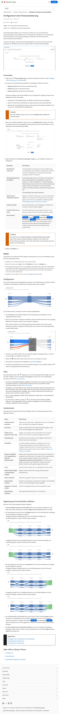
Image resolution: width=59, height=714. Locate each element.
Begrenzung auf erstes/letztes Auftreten (37, 201)
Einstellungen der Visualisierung (16, 641)
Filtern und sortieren (27, 385)
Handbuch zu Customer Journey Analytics (40, 12)
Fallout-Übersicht (10, 656)
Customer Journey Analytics (20, 12)
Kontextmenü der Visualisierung (16, 643)
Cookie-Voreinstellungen (9, 710)
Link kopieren (15, 22)
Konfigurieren (32, 274)
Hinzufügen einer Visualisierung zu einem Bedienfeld (21, 639)
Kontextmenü (32, 361)
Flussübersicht (9, 653)
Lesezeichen (7, 22)
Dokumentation (7, 12)
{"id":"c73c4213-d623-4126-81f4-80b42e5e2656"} (18, 25)
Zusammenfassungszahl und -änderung (15, 659)
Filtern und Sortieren (19, 379)
